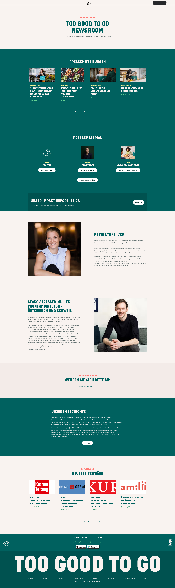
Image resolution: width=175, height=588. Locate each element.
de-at (169, 3)
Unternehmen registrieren (129, 3)
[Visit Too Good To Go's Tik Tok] (90, 541)
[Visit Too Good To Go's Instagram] (79, 541)
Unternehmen (30, 3)
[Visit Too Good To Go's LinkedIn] (74, 541)
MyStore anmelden (145, 3)
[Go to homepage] (88, 3)
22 (99, 112)
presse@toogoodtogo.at (87, 386)
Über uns (20, 3)
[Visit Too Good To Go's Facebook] (84, 541)
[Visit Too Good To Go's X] (100, 541)
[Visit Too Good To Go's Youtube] (95, 541)
